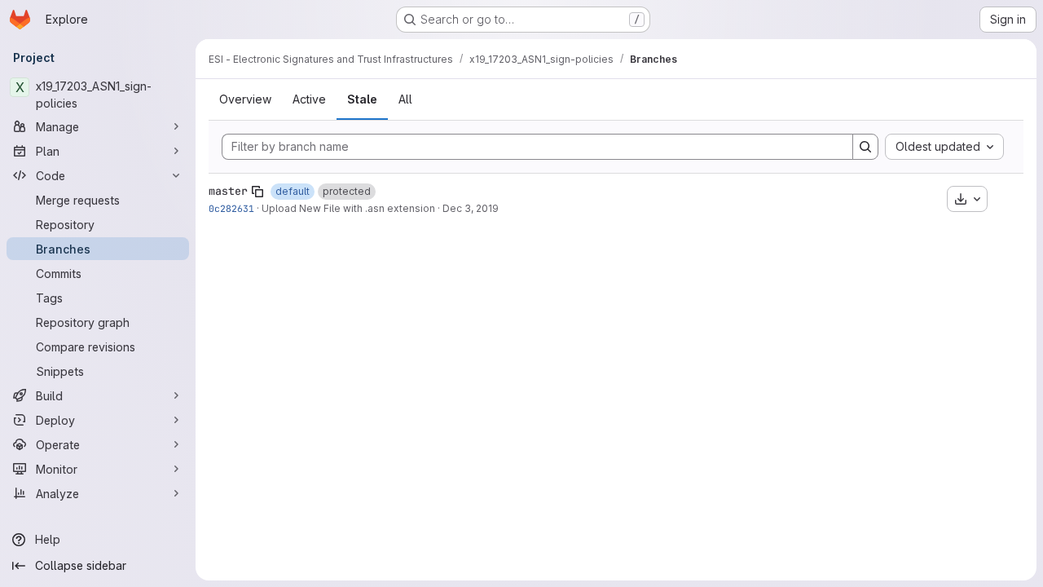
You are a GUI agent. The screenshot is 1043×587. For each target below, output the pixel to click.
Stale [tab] (362, 99)
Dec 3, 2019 (470, 208)
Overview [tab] (245, 99)
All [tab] (405, 99)
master (228, 190)
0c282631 (231, 208)
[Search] (865, 147)
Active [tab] (309, 99)
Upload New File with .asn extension (348, 208)
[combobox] (944, 147)
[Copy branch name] (257, 191)
